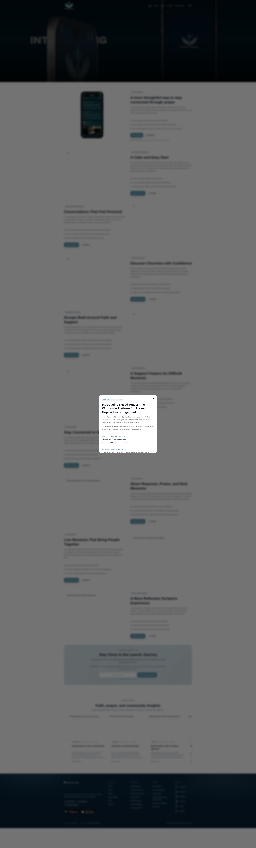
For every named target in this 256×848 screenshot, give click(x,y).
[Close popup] (153, 398)
